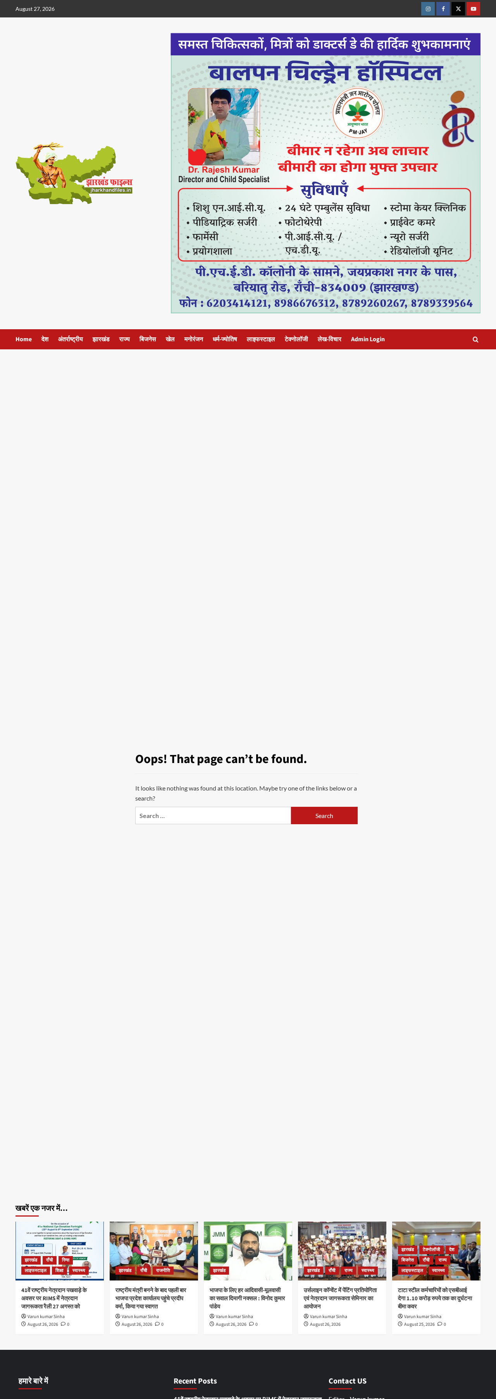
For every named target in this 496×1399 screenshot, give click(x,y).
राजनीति (163, 1270)
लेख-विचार (329, 339)
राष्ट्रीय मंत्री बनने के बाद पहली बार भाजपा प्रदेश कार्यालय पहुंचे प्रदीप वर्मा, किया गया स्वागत (150, 1298)
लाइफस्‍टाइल (261, 339)
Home (24, 339)
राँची (49, 1260)
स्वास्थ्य (78, 1270)
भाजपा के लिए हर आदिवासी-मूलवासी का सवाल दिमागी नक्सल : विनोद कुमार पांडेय (247, 1298)
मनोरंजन (193, 339)
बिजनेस (148, 339)
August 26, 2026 (43, 1324)
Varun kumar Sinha (46, 1316)
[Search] (475, 339)
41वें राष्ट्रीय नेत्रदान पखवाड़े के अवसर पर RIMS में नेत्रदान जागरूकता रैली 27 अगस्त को (54, 1298)
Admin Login (368, 339)
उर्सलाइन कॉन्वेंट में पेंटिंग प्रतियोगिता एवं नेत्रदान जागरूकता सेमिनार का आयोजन (340, 1298)
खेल (170, 339)
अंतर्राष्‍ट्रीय (70, 339)
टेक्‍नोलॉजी (296, 339)
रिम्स (65, 1260)
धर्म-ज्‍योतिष (225, 339)
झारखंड (101, 339)
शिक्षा (59, 1270)
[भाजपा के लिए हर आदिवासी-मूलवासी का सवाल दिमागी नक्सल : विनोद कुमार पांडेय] (248, 1251)
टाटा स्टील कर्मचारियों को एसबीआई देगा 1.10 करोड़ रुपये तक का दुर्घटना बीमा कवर (435, 1298)
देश (44, 339)
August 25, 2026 (419, 1324)
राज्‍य (124, 339)
